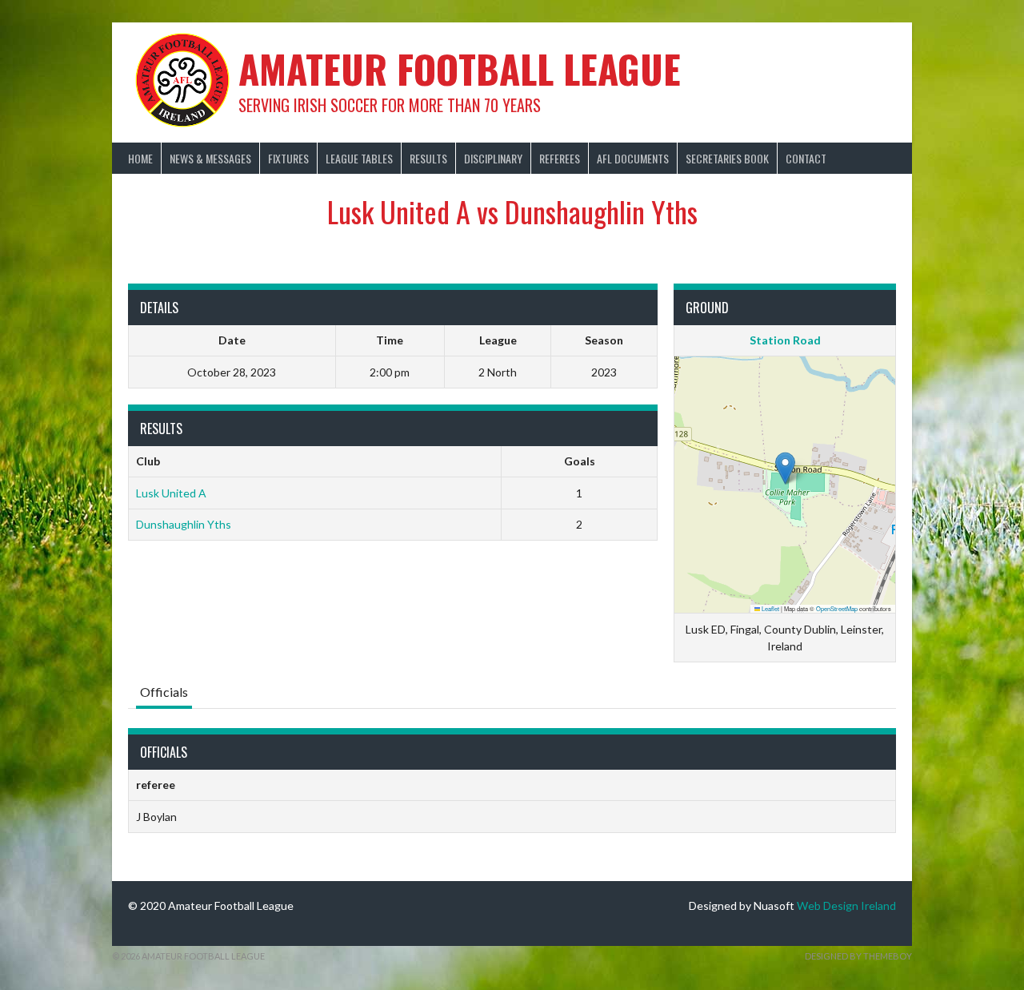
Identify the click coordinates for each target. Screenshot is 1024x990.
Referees (559, 158)
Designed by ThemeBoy (858, 956)
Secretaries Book (727, 158)
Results (428, 158)
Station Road (785, 340)
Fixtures (288, 158)
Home (140, 158)
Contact (806, 158)
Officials (164, 691)
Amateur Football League (459, 68)
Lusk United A (171, 493)
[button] (785, 468)
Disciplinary (493, 158)
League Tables (359, 158)
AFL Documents (633, 158)
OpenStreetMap (837, 608)
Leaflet (769, 608)
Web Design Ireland (846, 905)
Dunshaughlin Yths (183, 524)
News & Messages (210, 158)
